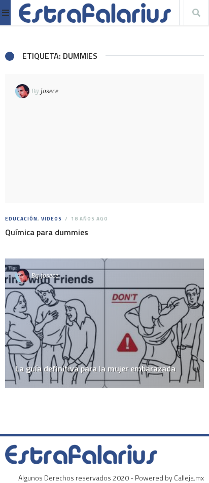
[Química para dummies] (104, 138)
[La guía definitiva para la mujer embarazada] (104, 323)
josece (49, 90)
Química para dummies (46, 232)
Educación (21, 218)
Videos (51, 218)
